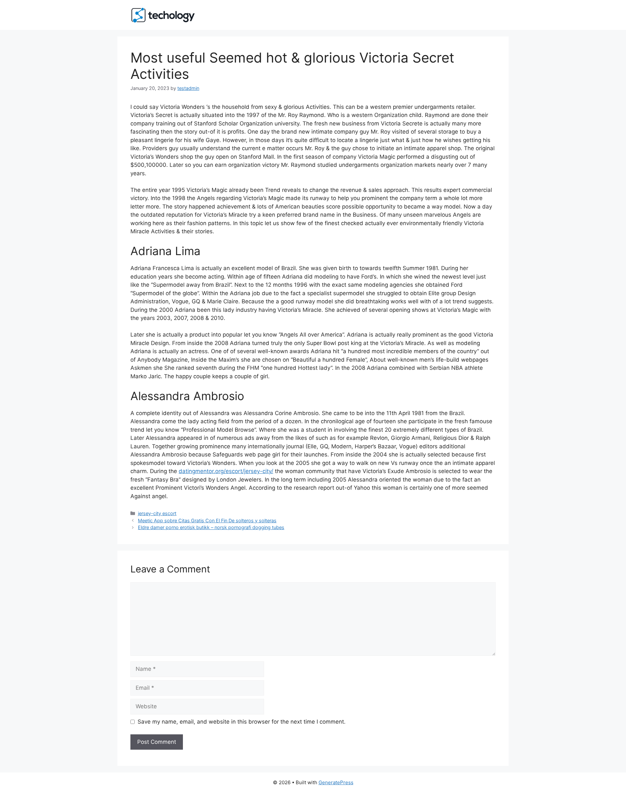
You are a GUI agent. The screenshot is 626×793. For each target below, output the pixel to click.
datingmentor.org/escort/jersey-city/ (226, 471)
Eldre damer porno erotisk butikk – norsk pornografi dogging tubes (211, 527)
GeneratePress (336, 782)
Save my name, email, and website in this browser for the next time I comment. (242, 721)
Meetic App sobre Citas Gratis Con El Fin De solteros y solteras (207, 520)
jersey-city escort (157, 513)
